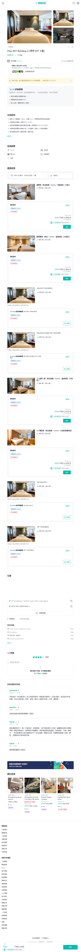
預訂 (67, 227)
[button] (40, 81)
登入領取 (67, 323)
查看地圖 (42, 613)
